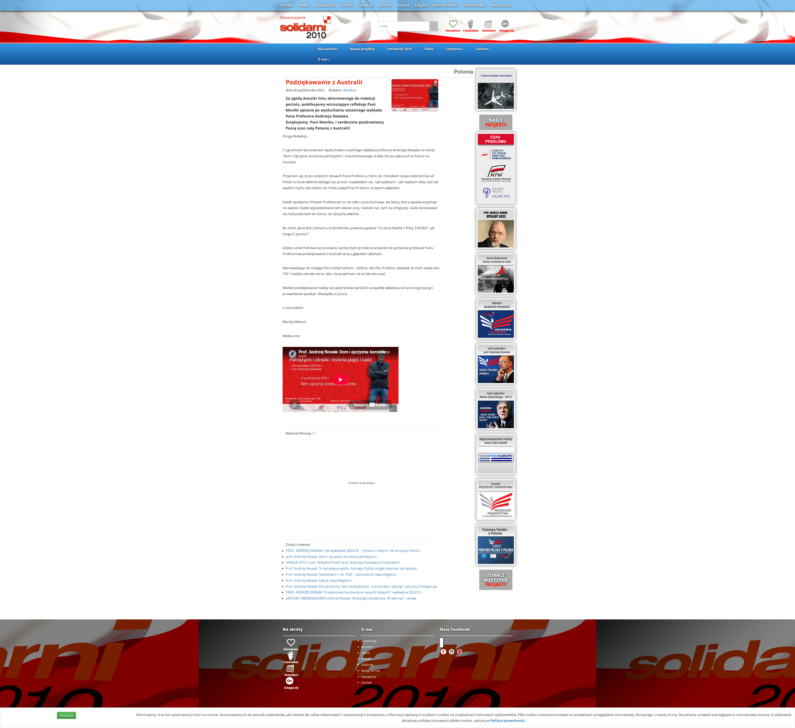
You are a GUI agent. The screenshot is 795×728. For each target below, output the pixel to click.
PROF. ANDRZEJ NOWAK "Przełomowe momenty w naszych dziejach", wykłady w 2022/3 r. (354, 592)
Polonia (403, 5)
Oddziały (367, 665)
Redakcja (349, 90)
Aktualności (328, 49)
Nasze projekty (362, 49)
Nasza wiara (500, 5)
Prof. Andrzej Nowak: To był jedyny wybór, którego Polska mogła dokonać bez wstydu (351, 568)
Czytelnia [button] (453, 49)
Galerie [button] (482, 49)
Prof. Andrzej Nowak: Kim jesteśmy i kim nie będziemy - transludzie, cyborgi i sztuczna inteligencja (361, 586)
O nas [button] (322, 59)
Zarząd (366, 659)
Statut (365, 653)
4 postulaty (369, 641)
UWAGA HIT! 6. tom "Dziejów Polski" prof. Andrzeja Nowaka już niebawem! (343, 562)
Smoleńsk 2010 (399, 49)
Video (429, 49)
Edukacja (365, 5)
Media (304, 5)
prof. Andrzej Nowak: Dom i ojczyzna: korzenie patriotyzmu (331, 556)
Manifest (367, 647)
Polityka (286, 5)
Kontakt (366, 682)
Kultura (346, 5)
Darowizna (368, 677)
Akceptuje (66, 715)
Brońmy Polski (446, 5)
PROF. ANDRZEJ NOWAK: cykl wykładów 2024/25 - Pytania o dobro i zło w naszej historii (353, 550)
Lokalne (421, 5)
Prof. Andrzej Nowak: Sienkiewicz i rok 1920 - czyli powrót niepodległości (341, 574)
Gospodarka (324, 5)
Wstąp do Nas (371, 671)
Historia (385, 5)
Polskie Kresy (474, 5)
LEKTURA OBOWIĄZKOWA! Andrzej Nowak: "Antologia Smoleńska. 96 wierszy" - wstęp (351, 598)
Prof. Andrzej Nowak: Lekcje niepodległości (319, 580)
